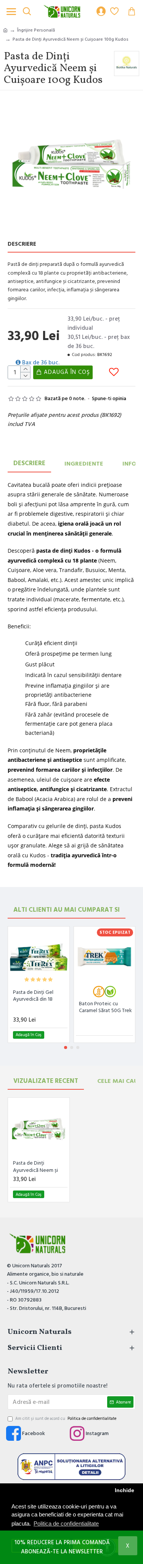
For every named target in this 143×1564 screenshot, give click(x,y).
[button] (65, 1047)
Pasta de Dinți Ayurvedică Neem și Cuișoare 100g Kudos (36, 1166)
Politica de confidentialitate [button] (66, 1523)
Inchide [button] (124, 1490)
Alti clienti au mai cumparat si (66, 909)
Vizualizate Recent (45, 1081)
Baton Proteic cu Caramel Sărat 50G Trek (105, 1007)
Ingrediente (83, 463)
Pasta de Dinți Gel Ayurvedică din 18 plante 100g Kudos (34, 995)
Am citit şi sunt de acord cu (65, 1418)
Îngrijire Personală (36, 30)
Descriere (29, 463)
